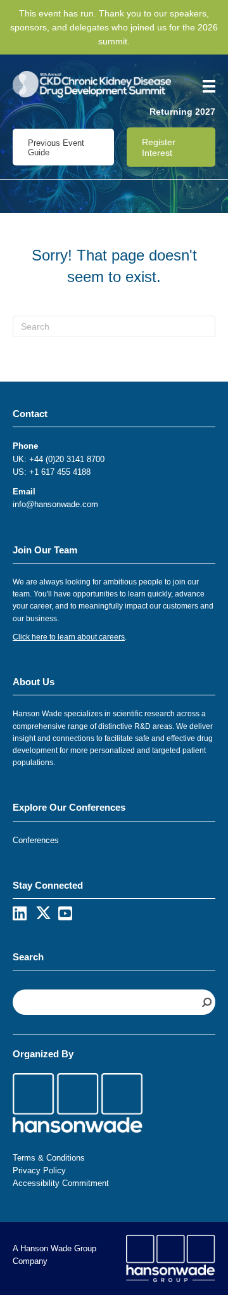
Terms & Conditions (49, 1158)
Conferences (36, 840)
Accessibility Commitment (61, 1183)
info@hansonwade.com (55, 504)
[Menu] (204, 86)
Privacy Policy (39, 1170)
